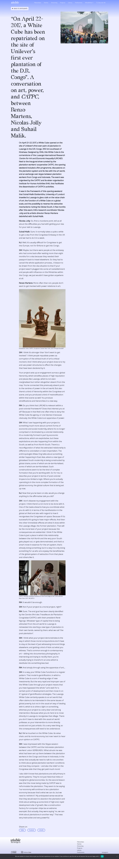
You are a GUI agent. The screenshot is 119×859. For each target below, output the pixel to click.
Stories (46, 2)
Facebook (31, 830)
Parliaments (78, 2)
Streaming (54, 2)
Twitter (22, 830)
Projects (62, 2)
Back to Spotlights (20, 8)
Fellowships (37, 2)
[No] (117, 856)
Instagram (105, 852)
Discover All (100, 2)
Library (70, 2)
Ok (102, 856)
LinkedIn (41, 830)
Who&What (88, 2)
